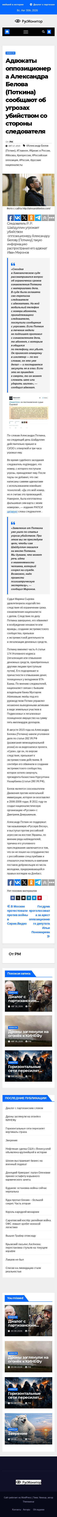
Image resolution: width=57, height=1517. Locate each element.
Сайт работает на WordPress (18, 1497)
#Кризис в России (39, 150)
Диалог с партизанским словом (22, 1000)
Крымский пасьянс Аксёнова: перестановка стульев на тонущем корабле (26, 1248)
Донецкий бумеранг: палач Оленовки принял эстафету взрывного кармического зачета (28, 1176)
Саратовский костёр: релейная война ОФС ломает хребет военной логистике (28, 1224)
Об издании (38, 1509)
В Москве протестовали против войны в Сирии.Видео (17, 915)
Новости (10, 53)
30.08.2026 (17, 1331)
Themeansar (28, 1501)
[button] (43, 31)
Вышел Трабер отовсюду (21, 1235)
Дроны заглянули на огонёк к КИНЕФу (28, 1033)
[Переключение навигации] (26, 31)
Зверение (12, 1140)
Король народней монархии (22, 1212)
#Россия (24, 160)
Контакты (16, 1509)
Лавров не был (15, 1259)
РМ (11, 141)
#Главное (22, 150)
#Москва (11, 155)
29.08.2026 (17, 1439)
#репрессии (24, 155)
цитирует (12, 511)
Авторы (26, 1509)
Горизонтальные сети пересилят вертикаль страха (25, 1070)
